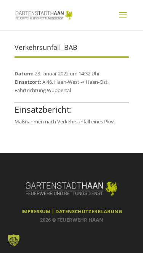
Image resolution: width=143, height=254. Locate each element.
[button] (13, 240)
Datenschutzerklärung (88, 211)
